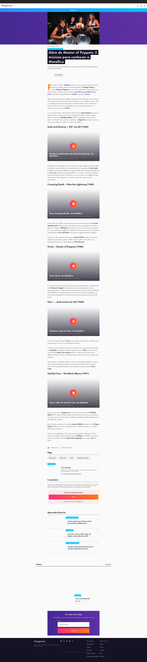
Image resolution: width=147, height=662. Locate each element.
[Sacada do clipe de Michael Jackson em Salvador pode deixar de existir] (56, 548)
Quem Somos (90, 641)
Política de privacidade (93, 656)
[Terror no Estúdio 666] (83, 582)
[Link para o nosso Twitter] (67, 641)
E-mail (59, 620)
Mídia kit (102, 656)
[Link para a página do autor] (50, 75)
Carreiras (89, 650)
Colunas (102, 650)
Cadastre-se (80, 501)
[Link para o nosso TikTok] (72, 641)
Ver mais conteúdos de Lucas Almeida (71, 474)
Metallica (67, 85)
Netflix (74, 94)
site (90, 175)
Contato (89, 647)
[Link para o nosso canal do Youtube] (69, 641)
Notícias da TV (90, 644)
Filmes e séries (103, 641)
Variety (87, 94)
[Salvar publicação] (97, 519)
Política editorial (91, 653)
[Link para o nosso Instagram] (64, 641)
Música (102, 647)
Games (102, 644)
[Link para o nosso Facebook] (61, 641)
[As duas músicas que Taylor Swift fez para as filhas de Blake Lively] (56, 522)
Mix (101, 653)
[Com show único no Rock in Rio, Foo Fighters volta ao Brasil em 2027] (56, 535)
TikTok (67, 108)
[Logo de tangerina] (6, 6)
